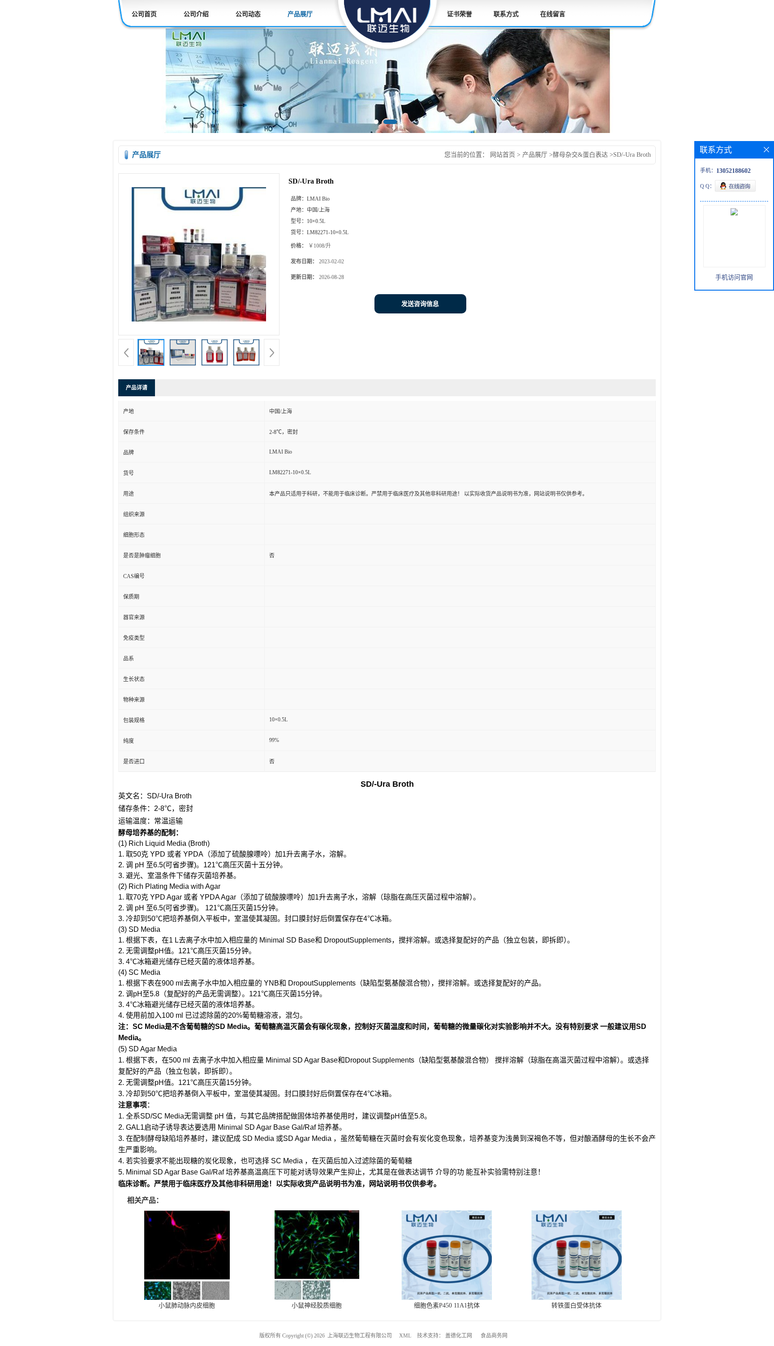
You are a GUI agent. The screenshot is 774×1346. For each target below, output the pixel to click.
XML (405, 1336)
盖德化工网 (458, 1336)
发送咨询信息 (420, 303)
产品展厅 (300, 14)
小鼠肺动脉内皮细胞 (187, 1305)
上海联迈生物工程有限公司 (359, 1336)
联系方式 (506, 14)
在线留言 (552, 14)
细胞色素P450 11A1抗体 (447, 1305)
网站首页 (502, 154)
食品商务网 (494, 1336)
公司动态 (248, 14)
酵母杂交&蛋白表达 (580, 154)
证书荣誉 (459, 14)
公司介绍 (196, 14)
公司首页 (144, 14)
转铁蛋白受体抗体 (576, 1305)
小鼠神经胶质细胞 (317, 1305)
